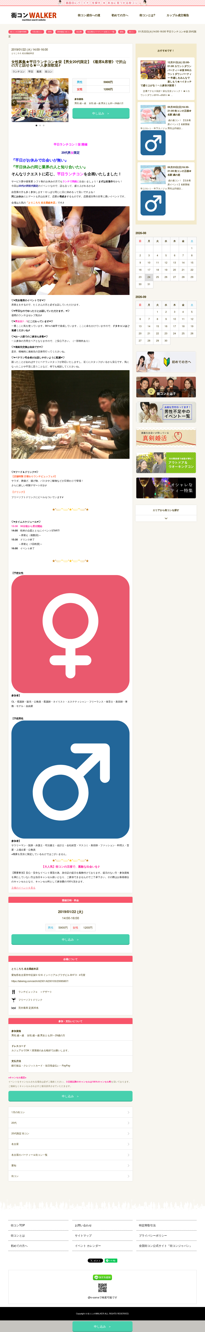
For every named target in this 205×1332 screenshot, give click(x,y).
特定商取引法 (147, 1225)
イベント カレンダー (88, 1246)
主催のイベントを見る (23, 887)
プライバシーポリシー (153, 1235)
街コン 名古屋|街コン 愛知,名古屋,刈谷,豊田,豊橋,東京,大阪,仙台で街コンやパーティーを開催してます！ (35, 15)
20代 (50, 31)
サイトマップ (83, 1235)
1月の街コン (37, 31)
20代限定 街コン (64, 31)
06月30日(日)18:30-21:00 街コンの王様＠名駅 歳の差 (179, 110)
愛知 (122, 31)
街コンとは (18, 1235)
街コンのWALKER (95, 1313)
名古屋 (79, 31)
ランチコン (19, 71)
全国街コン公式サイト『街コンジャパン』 (165, 1246)
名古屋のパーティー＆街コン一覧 (100, 31)
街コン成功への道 (89, 15)
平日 (30, 71)
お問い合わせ (83, 1225)
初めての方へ (120, 15)
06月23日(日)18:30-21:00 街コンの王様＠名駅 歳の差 (179, 170)
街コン (132, 31)
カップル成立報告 (178, 15)
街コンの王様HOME (18, 31)
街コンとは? (147, 15)
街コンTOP (18, 1225)
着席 (39, 71)
